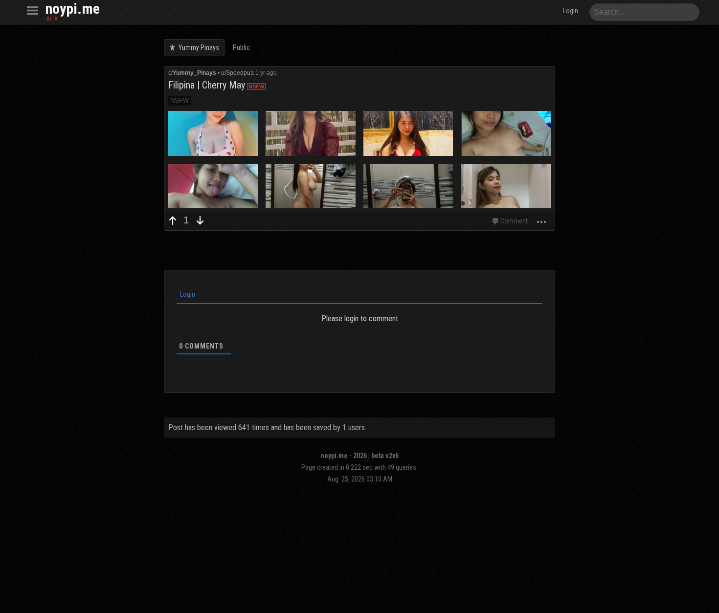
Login (187, 294)
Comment (514, 221)
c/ (192, 72)
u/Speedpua (237, 72)
